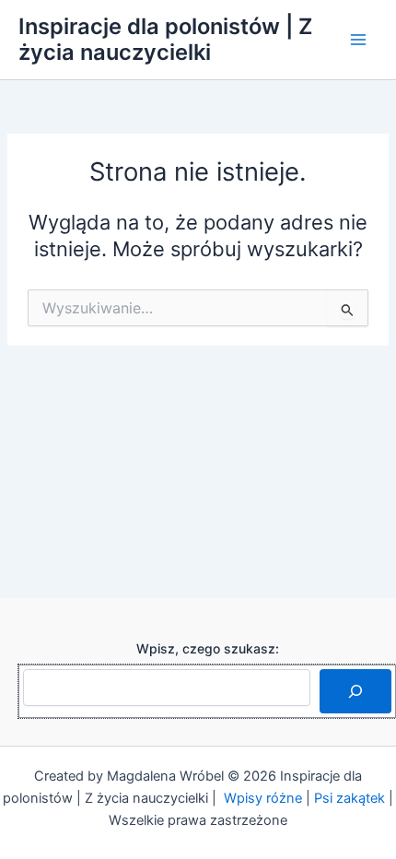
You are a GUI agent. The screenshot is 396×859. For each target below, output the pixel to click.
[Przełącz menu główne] (358, 39)
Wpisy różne (263, 798)
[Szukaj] (355, 691)
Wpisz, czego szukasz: (207, 648)
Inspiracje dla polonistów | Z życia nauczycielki (165, 39)
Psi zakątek (349, 798)
